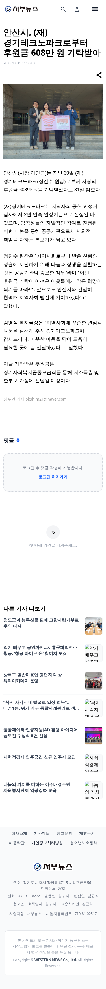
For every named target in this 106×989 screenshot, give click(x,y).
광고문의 (64, 833)
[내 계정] (77, 9)
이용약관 (17, 842)
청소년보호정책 (84, 842)
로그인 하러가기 (53, 476)
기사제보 (42, 833)
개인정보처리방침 (47, 842)
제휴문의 (87, 833)
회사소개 (19, 833)
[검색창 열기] (63, 9)
